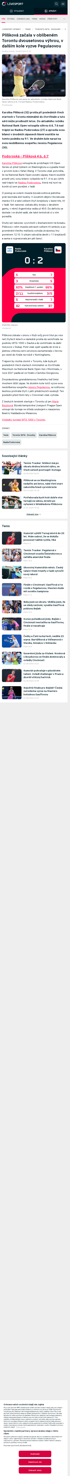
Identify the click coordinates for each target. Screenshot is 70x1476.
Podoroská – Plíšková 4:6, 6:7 (25, 156)
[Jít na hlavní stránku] (16, 4)
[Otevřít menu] (63, 3)
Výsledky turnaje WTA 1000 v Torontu (23, 419)
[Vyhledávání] (56, 3)
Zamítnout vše (35, 1462)
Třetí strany (20, 1427)
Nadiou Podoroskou (29, 182)
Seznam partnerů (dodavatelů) (17, 1445)
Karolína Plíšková (12, 163)
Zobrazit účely (35, 1470)
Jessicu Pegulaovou (39, 387)
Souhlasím (35, 1454)
